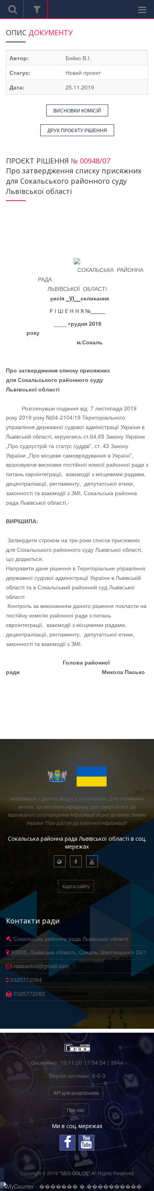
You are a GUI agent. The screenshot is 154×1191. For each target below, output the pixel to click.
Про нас (76, 1109)
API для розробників (76, 1092)
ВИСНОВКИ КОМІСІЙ (77, 110)
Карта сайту (76, 886)
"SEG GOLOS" (74, 1173)
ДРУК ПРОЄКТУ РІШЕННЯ (77, 130)
